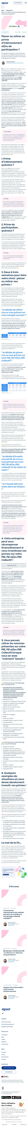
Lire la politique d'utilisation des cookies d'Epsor (11, 1119)
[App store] (16, 1097)
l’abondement (11, 565)
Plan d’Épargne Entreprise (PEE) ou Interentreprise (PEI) (12, 74)
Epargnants (9, 10)
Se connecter (17, 2)
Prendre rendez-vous (8, 1067)
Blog (2, 10)
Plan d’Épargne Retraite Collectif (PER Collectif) (11, 78)
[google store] (6, 1097)
